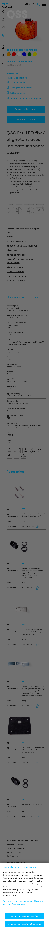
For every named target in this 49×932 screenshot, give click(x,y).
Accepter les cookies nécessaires (24, 924)
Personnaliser (18, 904)
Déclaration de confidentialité (17, 901)
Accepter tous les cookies (24, 916)
